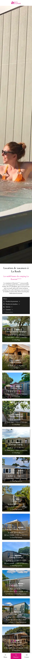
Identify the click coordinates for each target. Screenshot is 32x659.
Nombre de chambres (12, 304)
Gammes (8, 309)
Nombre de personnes (12, 301)
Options (8, 307)
